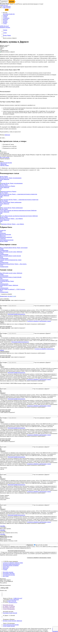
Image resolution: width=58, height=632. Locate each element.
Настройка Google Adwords (10, 613)
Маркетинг (3, 235)
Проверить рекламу (5, 27)
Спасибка (2, 526)
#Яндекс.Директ (4, 165)
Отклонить (55, 631)
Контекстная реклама (5, 234)
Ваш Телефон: (3, 305)
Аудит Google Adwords (9, 626)
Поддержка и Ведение (8, 573)
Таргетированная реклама (6, 240)
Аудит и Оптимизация (9, 609)
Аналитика (3, 233)
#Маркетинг (3, 164)
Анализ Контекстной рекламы (11, 624)
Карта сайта (6, 566)
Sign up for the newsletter (41, 545)
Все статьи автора (4, 157)
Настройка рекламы (8, 572)
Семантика (3, 238)
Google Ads (3, 230)
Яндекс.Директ (7, 35)
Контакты (5, 568)
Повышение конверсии (6, 237)
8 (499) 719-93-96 (6, 7)
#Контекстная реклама (6, 162)
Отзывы (5, 569)
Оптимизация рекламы (9, 574)
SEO (1, 231)
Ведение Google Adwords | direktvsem (12, 620)
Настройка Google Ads (9, 14)
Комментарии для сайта (8, 296)
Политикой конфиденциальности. (16, 314)
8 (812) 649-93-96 (6, 6)
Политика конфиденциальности (11, 564)
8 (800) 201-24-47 (4, 5)
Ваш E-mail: (3, 388)
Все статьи (6, 576)
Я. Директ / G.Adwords (9, 606)
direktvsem (7, 134)
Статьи (5, 32)
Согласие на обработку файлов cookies (13, 562)
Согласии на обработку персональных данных (39, 321)
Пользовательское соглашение (11, 565)
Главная (5, 30)
